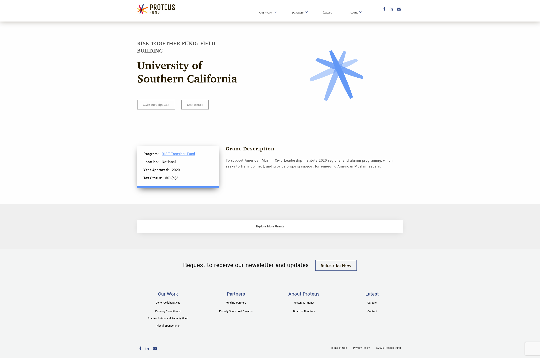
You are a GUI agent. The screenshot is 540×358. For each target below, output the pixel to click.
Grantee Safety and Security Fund (168, 318)
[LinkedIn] (391, 9)
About (354, 12)
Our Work (265, 12)
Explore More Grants (270, 226)
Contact (372, 311)
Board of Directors (304, 311)
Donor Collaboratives (168, 303)
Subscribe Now (336, 265)
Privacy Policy (361, 348)
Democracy (195, 104)
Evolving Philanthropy (168, 311)
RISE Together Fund (178, 153)
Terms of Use (339, 348)
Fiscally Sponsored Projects (236, 311)
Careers (372, 303)
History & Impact (304, 303)
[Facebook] (384, 9)
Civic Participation (156, 104)
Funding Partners (236, 303)
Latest (327, 12)
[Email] (399, 9)
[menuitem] (266, 13)
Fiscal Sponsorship (168, 326)
